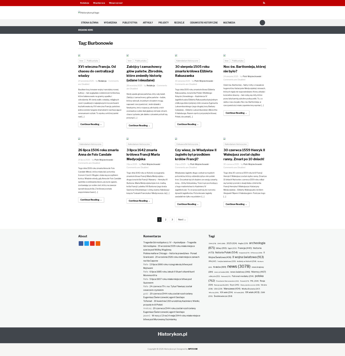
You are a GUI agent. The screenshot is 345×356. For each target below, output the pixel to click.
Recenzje (179, 22)
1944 (212, 243)
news (239, 266)
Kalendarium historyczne (187, 61)
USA (218, 289)
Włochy (214, 292)
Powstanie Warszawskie (227, 281)
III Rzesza (256, 253)
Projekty (163, 22)
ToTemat (147, 301)
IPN (212, 261)
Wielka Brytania (251, 289)
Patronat (226, 276)
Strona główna (89, 22)
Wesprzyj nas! (116, 3)
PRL (254, 281)
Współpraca (99, 3)
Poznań (244, 281)
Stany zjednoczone (250, 285)
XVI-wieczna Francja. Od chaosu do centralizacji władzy (97, 71)
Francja (245, 248)
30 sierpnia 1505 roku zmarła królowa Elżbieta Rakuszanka (194, 71)
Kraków (219, 267)
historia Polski (226, 252)
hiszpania (244, 253)
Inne (81, 61)
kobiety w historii (246, 261)
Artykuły (148, 22)
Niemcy (258, 271)
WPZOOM (192, 349)
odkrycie (214, 276)
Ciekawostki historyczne (204, 22)
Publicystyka (130, 22)
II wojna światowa (248, 257)
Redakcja (84, 3)
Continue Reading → (91, 124)
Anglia (243, 243)
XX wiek (252, 292)
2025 (232, 243)
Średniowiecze (223, 296)
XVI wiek (239, 292)
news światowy (240, 272)
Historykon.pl (172, 334)
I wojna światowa (227, 261)
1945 (221, 243)
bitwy (221, 248)
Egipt (232, 248)
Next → (182, 219)
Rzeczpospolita (221, 285)
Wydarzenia (110, 22)
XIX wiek (226, 292)
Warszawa (232, 288)
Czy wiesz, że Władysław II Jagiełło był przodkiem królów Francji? (195, 154)
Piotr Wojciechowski (203, 81)
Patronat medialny (243, 276)
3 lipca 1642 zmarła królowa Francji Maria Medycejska (143, 154)
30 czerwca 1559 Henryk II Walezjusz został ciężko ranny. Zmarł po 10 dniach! (244, 154)
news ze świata (221, 272)
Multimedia (229, 22)
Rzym (234, 285)
